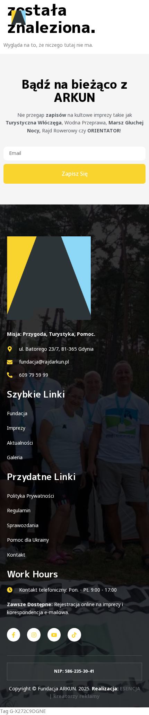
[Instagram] (33, 634)
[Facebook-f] (13, 634)
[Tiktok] (74, 634)
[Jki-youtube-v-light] (54, 634)
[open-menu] (134, 18)
